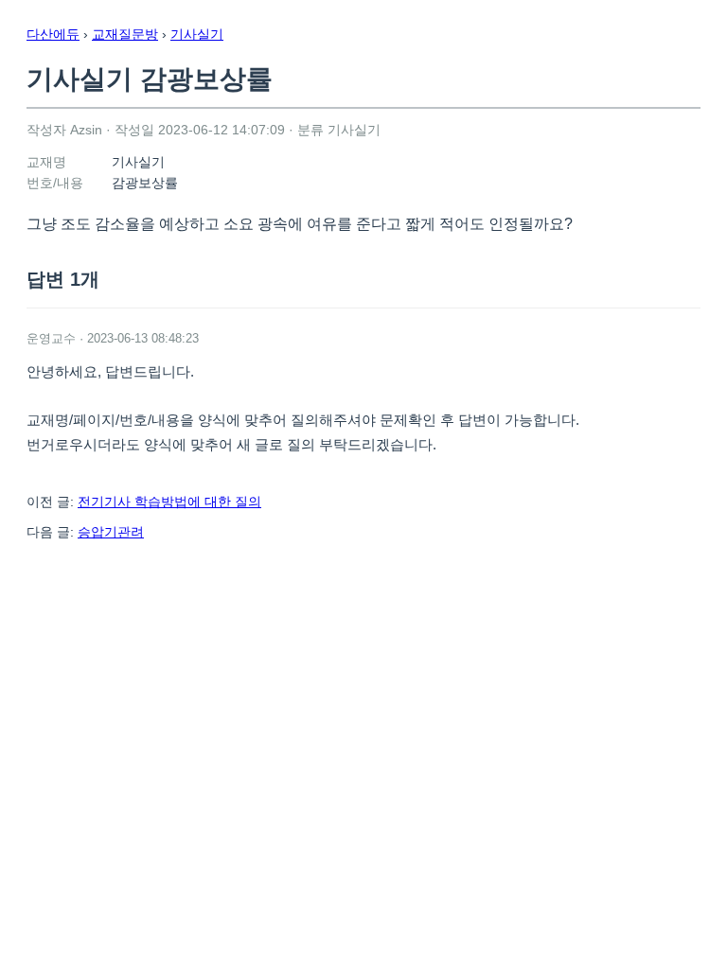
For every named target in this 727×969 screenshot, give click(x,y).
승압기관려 (111, 531)
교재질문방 (125, 34)
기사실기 (196, 34)
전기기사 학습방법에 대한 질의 (169, 501)
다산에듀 (53, 34)
